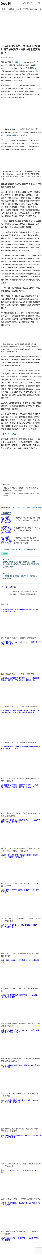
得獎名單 (10, 9)
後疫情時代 (5, 549)
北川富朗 (22, 549)
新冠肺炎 (14, 549)
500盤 (18, 9)
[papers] (31, 3)
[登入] (35, 3)
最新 (3, 9)
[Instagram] (28, 3)
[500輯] (6, 3)
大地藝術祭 (31, 549)
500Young (34, 9)
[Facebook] (24, 3)
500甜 (25, 9)
